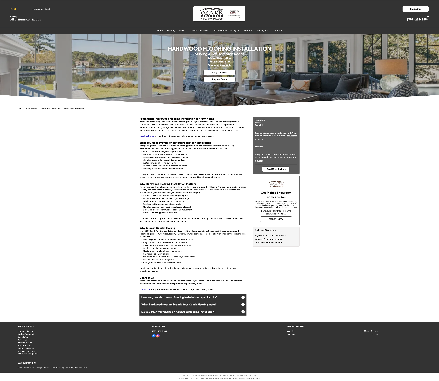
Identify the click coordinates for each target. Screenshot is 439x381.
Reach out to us (146, 136)
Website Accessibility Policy (249, 375)
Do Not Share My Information (201, 375)
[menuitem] (160, 31)
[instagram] (158, 336)
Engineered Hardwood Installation (270, 235)
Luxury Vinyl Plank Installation (268, 242)
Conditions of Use (216, 375)
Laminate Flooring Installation (268, 239)
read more (292, 135)
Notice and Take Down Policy (231, 375)
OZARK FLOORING (27, 363)
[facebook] (154, 336)
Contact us (144, 289)
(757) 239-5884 (418, 19)
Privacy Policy (186, 375)
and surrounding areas (28, 354)
